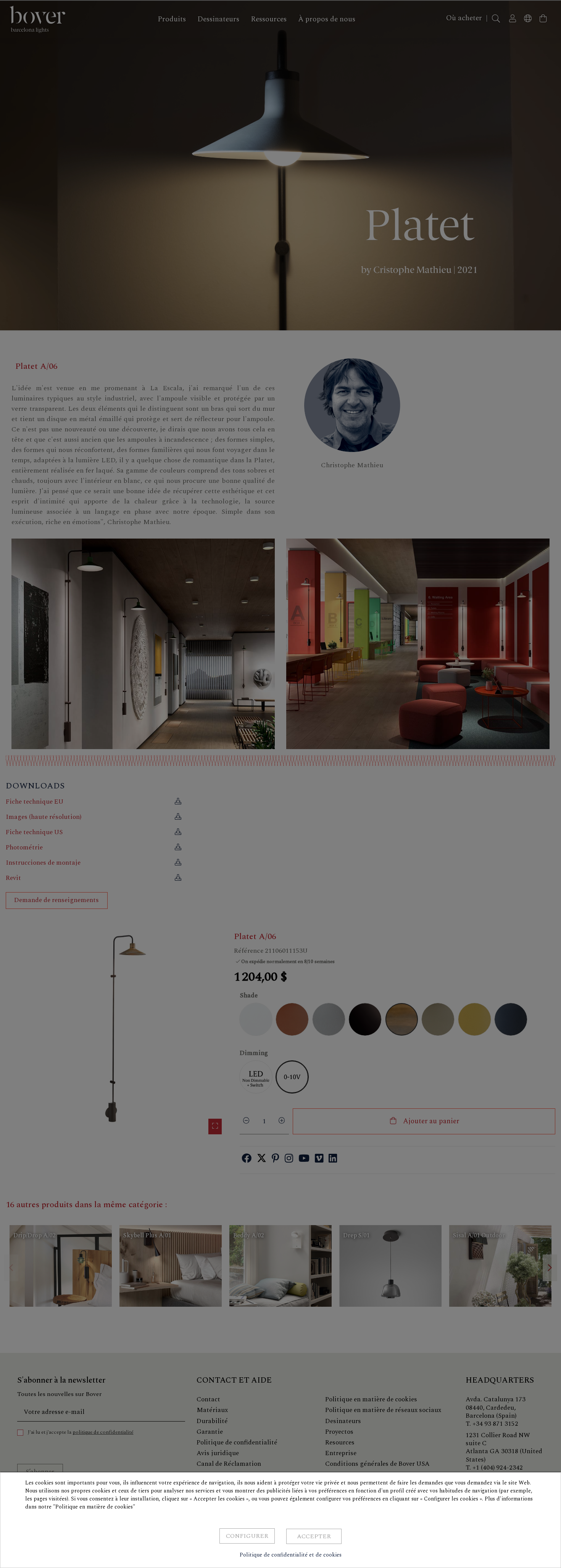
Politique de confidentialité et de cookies (291, 1555)
